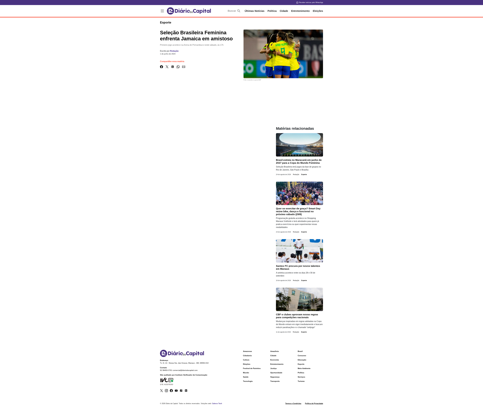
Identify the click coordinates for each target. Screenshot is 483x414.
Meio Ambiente (304, 368)
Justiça (273, 368)
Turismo (301, 381)
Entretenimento (300, 11)
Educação (302, 360)
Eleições (318, 11)
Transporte (275, 381)
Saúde (245, 377)
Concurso (302, 356)
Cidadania (247, 356)
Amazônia (274, 351)
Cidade (284, 11)
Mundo (246, 373)
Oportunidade (276, 373)
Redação (174, 51)
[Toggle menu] (162, 11)
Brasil (300, 351)
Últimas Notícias (254, 11)
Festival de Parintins (252, 368)
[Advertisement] (213, 108)
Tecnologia (248, 381)
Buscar (232, 10)
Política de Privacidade (314, 403)
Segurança (274, 377)
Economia (274, 360)
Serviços (301, 377)
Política (272, 11)
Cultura (246, 360)
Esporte (304, 174)
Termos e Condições (293, 403)
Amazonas (247, 351)
